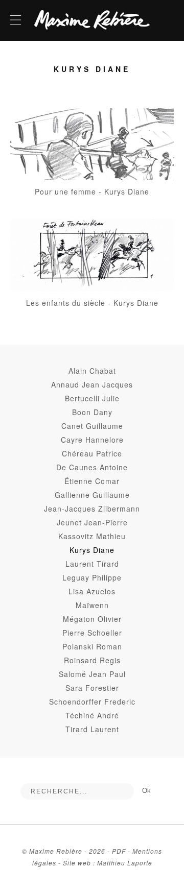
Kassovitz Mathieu (92, 536)
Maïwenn (92, 605)
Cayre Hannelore (92, 439)
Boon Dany (92, 412)
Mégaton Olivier (92, 619)
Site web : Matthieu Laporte (107, 862)
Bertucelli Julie (92, 398)
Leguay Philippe (92, 577)
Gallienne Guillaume (92, 495)
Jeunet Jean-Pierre (92, 522)
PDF (119, 851)
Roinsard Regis (92, 660)
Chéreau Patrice (92, 453)
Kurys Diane (126, 191)
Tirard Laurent (92, 729)
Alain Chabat (92, 371)
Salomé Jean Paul (92, 674)
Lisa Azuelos (92, 591)
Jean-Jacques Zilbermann (92, 508)
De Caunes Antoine (92, 467)
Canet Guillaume (92, 426)
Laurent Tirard (92, 564)
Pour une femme (65, 191)
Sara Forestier (92, 688)
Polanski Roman (92, 646)
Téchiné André (92, 715)
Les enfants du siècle (65, 303)
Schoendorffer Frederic (92, 701)
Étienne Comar (92, 481)
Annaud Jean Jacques (92, 384)
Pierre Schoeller (92, 632)
